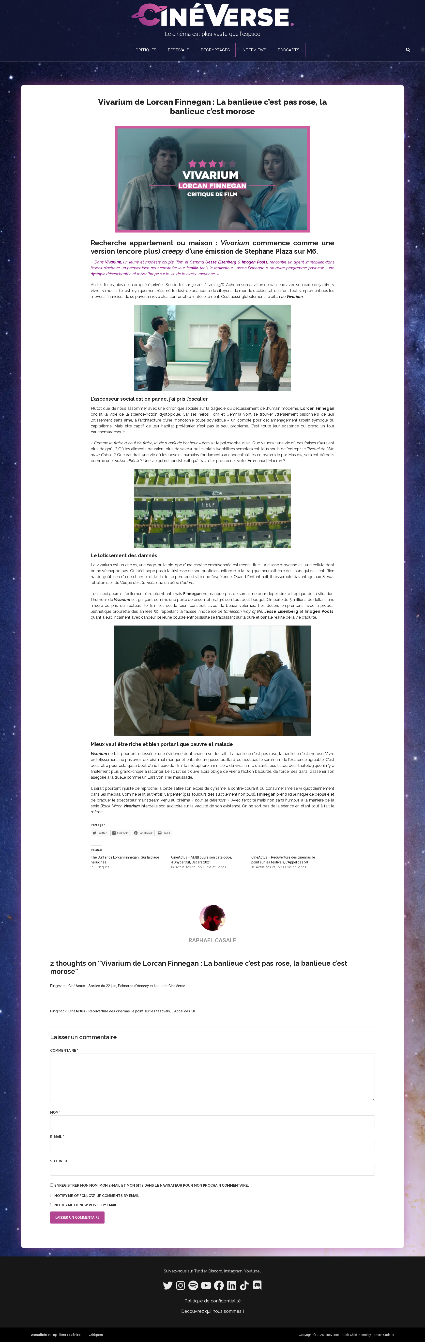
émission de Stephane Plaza (248, 251)
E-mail (57, 1137)
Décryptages (215, 49)
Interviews (253, 49)
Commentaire (64, 1050)
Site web (58, 1161)
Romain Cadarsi (383, 1335)
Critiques (146, 49)
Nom (55, 1112)
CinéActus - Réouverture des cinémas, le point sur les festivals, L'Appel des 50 (131, 1011)
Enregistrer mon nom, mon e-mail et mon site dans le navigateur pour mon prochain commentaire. (151, 1185)
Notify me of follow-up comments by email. (97, 1196)
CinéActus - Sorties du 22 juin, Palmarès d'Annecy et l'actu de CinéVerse (126, 986)
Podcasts (289, 49)
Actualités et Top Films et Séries (55, 1335)
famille (192, 268)
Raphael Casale (212, 940)
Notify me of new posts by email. (86, 1205)
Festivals (178, 49)
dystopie (98, 274)
